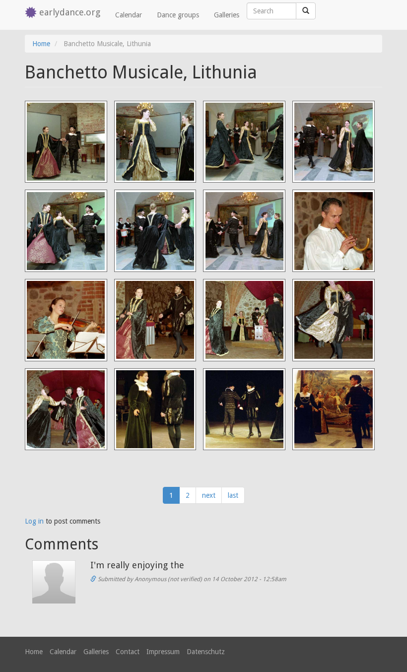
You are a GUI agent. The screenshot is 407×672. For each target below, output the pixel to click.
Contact (127, 652)
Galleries (226, 15)
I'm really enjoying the (137, 565)
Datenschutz (206, 652)
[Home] (32, 13)
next (208, 495)
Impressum (163, 652)
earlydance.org (69, 12)
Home (41, 44)
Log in (34, 521)
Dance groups (178, 15)
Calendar (128, 15)
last (233, 495)
